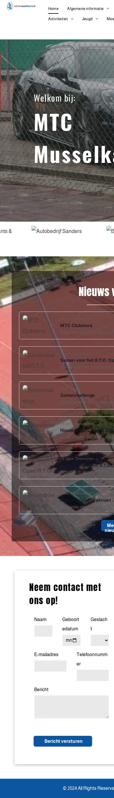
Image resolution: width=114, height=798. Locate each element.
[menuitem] (53, 9)
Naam (40, 619)
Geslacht (99, 624)
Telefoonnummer (92, 659)
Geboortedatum (70, 624)
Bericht (41, 689)
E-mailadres (46, 654)
